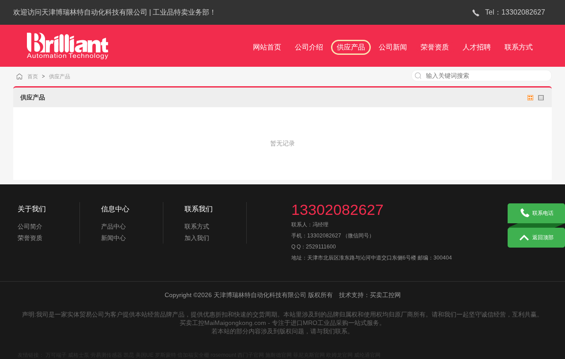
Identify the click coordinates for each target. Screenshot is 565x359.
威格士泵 (78, 355)
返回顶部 (543, 237)
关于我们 (32, 209)
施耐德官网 (278, 355)
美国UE (145, 355)
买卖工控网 (385, 294)
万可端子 (56, 355)
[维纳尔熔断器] (67, 42)
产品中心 (113, 226)
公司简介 (30, 226)
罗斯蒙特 (165, 355)
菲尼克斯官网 (309, 355)
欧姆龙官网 (339, 355)
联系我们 (199, 209)
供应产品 (59, 76)
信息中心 (115, 209)
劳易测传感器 (106, 355)
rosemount (223, 355)
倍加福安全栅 (193, 355)
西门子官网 (250, 355)
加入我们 (197, 237)
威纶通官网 (367, 355)
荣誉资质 (30, 237)
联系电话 (543, 213)
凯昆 (129, 355)
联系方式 (197, 226)
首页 (32, 76)
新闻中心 (113, 237)
